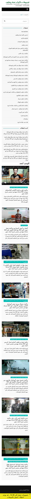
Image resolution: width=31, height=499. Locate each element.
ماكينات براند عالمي (23, 53)
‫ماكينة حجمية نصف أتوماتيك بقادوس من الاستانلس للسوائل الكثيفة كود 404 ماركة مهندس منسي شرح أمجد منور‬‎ (15, 381)
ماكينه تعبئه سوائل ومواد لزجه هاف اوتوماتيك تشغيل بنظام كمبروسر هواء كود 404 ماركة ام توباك (15, 132)
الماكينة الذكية (24, 38)
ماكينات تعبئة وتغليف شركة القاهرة (19, 85)
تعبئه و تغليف (25, 45)
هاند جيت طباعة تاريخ (23, 122)
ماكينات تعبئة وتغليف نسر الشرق (20, 88)
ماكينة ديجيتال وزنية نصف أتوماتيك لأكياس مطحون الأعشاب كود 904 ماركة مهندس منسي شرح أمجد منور (16, 305)
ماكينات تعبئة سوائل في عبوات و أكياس (19, 377)
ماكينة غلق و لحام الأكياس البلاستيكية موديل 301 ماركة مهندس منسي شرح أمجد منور (16, 191)
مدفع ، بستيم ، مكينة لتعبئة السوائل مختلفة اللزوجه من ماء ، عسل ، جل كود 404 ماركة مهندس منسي (16, 145)
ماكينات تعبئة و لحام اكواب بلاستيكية (19, 72)
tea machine (25, 31)
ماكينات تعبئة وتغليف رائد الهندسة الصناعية (17, 82)
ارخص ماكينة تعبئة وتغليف (21, 35)
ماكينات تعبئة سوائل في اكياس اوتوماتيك (19, 339)
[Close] (30, 494)
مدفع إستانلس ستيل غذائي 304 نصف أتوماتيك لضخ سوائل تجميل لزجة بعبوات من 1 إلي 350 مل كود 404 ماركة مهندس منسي (16, 151)
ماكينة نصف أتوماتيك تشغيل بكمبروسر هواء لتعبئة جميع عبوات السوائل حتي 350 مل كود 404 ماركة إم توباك (15, 158)
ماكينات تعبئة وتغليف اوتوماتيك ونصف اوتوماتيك (17, 461)
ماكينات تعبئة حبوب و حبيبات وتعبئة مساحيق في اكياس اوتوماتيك (16, 262)
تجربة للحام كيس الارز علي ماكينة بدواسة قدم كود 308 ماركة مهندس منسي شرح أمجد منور (17, 420)
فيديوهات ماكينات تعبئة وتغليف (17, 2)
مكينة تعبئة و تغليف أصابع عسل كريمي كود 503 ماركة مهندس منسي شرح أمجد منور (16, 343)
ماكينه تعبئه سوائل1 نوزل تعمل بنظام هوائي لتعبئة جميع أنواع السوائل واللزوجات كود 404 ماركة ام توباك (16, 138)
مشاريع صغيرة (24, 225)
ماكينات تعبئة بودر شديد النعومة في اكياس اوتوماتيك (15, 56)
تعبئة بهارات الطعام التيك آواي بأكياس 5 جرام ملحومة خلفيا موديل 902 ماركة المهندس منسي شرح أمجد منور (16, 266)
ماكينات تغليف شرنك (23, 98)
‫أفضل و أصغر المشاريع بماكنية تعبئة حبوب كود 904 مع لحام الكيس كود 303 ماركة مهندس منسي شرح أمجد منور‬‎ (16, 229)
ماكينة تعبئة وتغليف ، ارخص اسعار (20, 108)
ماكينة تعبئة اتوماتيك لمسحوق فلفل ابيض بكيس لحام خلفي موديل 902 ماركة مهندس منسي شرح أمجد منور (16, 466)
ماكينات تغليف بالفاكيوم (22, 95)
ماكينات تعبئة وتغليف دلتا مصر (20, 78)
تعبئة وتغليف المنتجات (22, 41)
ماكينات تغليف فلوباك (23, 102)
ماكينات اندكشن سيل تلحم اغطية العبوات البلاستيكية (18, 49)
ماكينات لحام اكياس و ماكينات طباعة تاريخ (19, 187)
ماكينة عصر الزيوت (23, 112)
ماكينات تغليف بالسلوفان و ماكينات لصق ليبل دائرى (15, 92)
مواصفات (25, 118)
